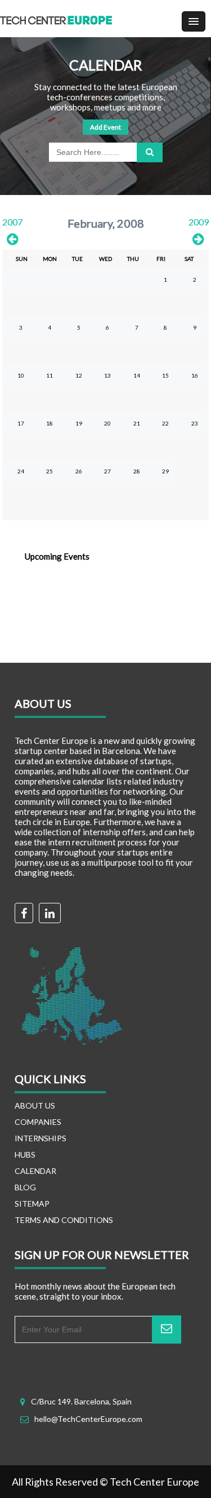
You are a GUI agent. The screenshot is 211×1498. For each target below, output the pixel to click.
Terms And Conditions (64, 1220)
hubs (25, 1154)
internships (40, 1138)
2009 (198, 221)
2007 (12, 221)
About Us (35, 1105)
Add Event (105, 127)
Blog (25, 1187)
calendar (35, 1171)
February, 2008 (106, 223)
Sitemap (32, 1203)
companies (38, 1122)
